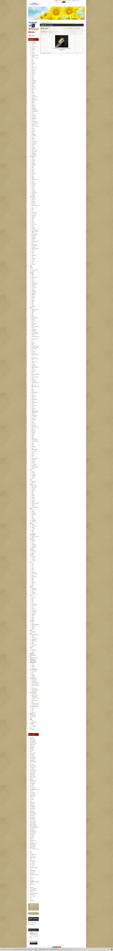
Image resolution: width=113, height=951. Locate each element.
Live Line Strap (33, 678)
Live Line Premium (33, 669)
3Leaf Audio (34, 465)
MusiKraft (33, 482)
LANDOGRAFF (34, 392)
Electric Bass (32, 196)
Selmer (33, 580)
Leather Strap (34, 679)
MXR (33, 406)
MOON (33, 102)
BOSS (33, 275)
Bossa (33, 50)
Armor (33, 563)
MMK (33, 501)
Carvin (33, 52)
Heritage (33, 83)
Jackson (33, 86)
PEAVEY (33, 296)
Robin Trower (32, 847)
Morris (33, 180)
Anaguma (33, 310)
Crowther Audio (34, 332)
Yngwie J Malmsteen (34, 893)
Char (31, 751)
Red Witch (33, 423)
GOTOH (33, 495)
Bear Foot (33, 316)
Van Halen (32, 887)
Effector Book (34, 722)
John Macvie (32, 803)
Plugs (33, 701)
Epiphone (33, 63)
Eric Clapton (32, 767)
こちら (71, 949)
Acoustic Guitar (33, 156)
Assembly (31, 549)
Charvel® (33, 488)
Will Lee (31, 891)
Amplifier (32, 272)
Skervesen (33, 129)
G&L (33, 515)
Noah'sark (33, 408)
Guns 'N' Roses (32, 776)
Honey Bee (34, 173)
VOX (32, 304)
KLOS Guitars (34, 576)
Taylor (33, 186)
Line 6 (33, 288)
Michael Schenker (33, 825)
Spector (33, 131)
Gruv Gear (34, 637)
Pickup (31, 484)
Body (31, 479)
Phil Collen (32, 837)
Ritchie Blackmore (33, 843)
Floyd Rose (34, 513)
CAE (32, 663)
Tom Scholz (32, 880)
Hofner (33, 222)
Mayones (33, 98)
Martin (33, 177)
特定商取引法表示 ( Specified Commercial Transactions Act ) (34, 905)
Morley (33, 401)
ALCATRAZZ (32, 741)
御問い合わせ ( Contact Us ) (67, 0)
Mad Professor (34, 396)
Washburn (33, 148)
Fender (33, 69)
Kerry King (32, 815)
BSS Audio (33, 323)
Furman (33, 364)
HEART (31, 779)
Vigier (33, 145)
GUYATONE (34, 284)
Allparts (33, 524)
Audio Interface (33, 662)
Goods (31, 717)
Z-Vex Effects (34, 464)
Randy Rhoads (32, 840)
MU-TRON (34, 405)
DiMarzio (33, 490)
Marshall (33, 290)
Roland (33, 299)
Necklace (33, 675)
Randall (33, 297)
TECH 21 (33, 454)
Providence (34, 419)
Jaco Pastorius (32, 783)
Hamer (33, 221)
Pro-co (33, 421)
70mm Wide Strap (35, 684)
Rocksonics (34, 430)
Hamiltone (34, 82)
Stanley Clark (32, 860)
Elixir (33, 591)
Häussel (33, 497)
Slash (31, 858)
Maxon (33, 398)
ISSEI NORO (32, 830)
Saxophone (32, 723)
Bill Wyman (32, 745)
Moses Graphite (34, 233)
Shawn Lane (32, 855)
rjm (30, 898)
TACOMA (33, 185)
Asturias (33, 158)
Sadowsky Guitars (35, 122)
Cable (31, 647)
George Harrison (33, 770)
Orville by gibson (35, 109)
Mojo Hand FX (34, 399)
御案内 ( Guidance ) (58, 0)
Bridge (31, 508)
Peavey (33, 112)
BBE (32, 315)
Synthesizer (32, 653)
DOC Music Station (35, 347)
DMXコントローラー (34, 657)
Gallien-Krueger (35, 283)
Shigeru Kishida (33, 857)
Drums (33, 707)
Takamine (33, 188)
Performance (34, 115)
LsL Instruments (35, 96)
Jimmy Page (32, 796)
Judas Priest (32, 811)
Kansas (33, 176)
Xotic (33, 262)
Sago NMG (34, 124)
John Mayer (32, 805)
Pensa (33, 242)
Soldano (33, 300)
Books (31, 719)
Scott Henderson (33, 854)
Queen (31, 838)
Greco (33, 76)
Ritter (33, 579)
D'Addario (34, 588)
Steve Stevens (32, 864)
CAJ (32, 566)
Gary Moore (32, 769)
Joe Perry (32, 798)
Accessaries (34, 712)
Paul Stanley (32, 835)
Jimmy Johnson (33, 795)
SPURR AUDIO (34, 449)
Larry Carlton (33, 821)
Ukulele (31, 267)
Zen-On (33, 195)
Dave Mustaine (32, 757)
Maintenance (34, 631)
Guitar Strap (34, 671)
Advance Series (34, 693)
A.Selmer (33, 725)
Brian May (32, 750)
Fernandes (33, 70)
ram (31, 897)
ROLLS (33, 435)
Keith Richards (33, 812)
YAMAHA (33, 153)
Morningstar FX (35, 402)
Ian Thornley (32, 782)
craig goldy (32, 754)
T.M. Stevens (32, 877)
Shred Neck (34, 716)
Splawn (33, 132)
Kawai (33, 89)
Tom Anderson (34, 142)
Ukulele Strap (34, 688)
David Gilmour (33, 758)
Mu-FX (33, 403)
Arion (33, 313)
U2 (30, 885)
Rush (31, 851)
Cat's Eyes (33, 160)
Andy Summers (33, 744)
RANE (33, 422)
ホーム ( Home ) (42, 22)
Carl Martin (34, 329)
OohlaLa (33, 413)
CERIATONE (34, 330)
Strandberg (34, 135)
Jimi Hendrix (32, 793)
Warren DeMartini (33, 888)
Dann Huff (32, 900)
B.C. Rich (33, 49)
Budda (33, 325)
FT (32, 268)
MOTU (33, 666)
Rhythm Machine (33, 660)
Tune (32, 256)
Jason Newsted (32, 787)
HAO (32, 372)
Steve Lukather (33, 861)
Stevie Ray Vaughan (33, 867)
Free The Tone (34, 361)
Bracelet (33, 673)
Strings (31, 586)
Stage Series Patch (35, 704)
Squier (33, 252)
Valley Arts (34, 144)
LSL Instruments (35, 229)
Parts (31, 595)
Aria (32, 45)
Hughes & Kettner (35, 376)
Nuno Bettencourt (33, 831)
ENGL (33, 278)
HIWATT (33, 286)
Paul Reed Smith (35, 111)
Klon (32, 389)
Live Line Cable (33, 692)
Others (33, 531)
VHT (32, 303)
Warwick (33, 259)
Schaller (33, 505)
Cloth (33, 709)
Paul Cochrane (34, 415)
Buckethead (32, 747)
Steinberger (34, 134)
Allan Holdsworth (33, 742)
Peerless (33, 114)
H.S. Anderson (34, 224)
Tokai (33, 455)
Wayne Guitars (34, 150)
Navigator (33, 106)
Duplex (33, 567)
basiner (33, 565)
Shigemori (33, 438)
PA (30, 656)
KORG (33, 390)
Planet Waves (34, 644)
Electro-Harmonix (35, 345)
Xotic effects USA (35, 458)
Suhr (32, 137)
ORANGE (33, 294)
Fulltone (33, 362)
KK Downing (32, 819)
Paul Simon (32, 834)
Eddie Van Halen (33, 766)
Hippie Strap (34, 640)
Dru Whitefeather (35, 634)
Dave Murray (32, 755)
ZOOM (33, 461)
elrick (33, 209)
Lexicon (33, 393)
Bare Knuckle (34, 485)
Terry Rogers (34, 141)
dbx (32, 341)
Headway (33, 169)
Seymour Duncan (35, 507)
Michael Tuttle (34, 99)
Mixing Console (33, 655)
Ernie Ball (33, 353)
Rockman (33, 429)
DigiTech (33, 343)
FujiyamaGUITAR (35, 624)
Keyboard (32, 713)
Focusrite (33, 665)
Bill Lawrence (34, 487)
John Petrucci (32, 806)
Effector (31, 307)
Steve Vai (31, 866)
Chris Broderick (33, 753)
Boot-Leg (33, 320)
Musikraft (33, 474)
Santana (31, 853)
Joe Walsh (32, 799)
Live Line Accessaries (34, 706)
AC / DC (31, 737)
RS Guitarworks (35, 121)
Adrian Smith (32, 738)
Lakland (33, 228)
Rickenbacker (34, 118)
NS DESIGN (34, 108)
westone (33, 261)
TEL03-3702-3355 (33, 909)
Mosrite (33, 104)
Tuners (31, 523)
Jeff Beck (31, 790)
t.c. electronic (34, 451)
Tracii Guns (32, 884)
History (33, 170)
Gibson (33, 166)
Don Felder (32, 764)
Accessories (32, 620)
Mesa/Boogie (34, 291)
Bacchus (33, 47)
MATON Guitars (35, 179)
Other (33, 478)
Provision (33, 117)
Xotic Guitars (34, 151)
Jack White (32, 785)
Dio (30, 763)
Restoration (34, 425)
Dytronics (33, 351)
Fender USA (34, 164)
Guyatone (33, 371)
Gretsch (33, 77)
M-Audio (33, 668)
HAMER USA (34, 80)
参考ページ (34, 729)
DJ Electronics (32, 659)
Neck (31, 469)
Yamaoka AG (34, 154)
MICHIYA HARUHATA (34, 827)
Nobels (33, 409)
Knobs (33, 617)
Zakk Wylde (32, 894)
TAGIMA (33, 138)
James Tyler (34, 88)
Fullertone (33, 216)
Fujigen (33, 72)
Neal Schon (32, 828)
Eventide (33, 357)
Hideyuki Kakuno (33, 780)
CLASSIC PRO (34, 277)
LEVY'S (33, 642)
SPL (32, 445)
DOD (32, 344)
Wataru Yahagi (33, 890)
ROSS (33, 436)
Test (30, 728)
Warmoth (33, 147)
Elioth (33, 61)
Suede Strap (34, 681)
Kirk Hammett (32, 818)
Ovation (33, 182)
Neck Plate (32, 554)
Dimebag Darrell (33, 761)
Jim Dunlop (34, 381)
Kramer (33, 92)
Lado (33, 93)
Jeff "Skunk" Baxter (33, 789)
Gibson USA (34, 73)
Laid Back (33, 95)
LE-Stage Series (34, 700)
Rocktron (33, 432)
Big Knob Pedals (35, 317)
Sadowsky (33, 247)
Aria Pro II (34, 46)
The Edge (31, 873)
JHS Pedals (34, 379)
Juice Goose (34, 385)
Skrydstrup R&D (35, 439)
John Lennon (32, 802)
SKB (32, 583)
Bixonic (33, 319)
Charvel (33, 53)
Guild (33, 79)
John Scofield (32, 808)
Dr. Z (32, 350)
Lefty (31, 265)
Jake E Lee (32, 786)
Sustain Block (32, 534)
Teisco (33, 140)
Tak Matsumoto (33, 870)
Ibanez (33, 85)
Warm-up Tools (33, 715)
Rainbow (31, 841)
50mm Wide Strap (35, 682)
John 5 (31, 801)
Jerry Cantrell (32, 792)
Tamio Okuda (32, 871)
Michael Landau (33, 824)
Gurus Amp (34, 369)
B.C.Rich (33, 550)
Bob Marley (32, 748)
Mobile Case (34, 676)
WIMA (33, 615)
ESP (32, 64)
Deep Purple (32, 760)
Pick (32, 710)
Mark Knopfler (33, 822)
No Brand (33, 521)
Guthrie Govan (33, 777)
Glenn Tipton (32, 774)
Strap (31, 633)
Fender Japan (34, 67)
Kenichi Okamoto (33, 814)
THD (32, 301)
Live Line (33, 649)
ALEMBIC (34, 43)
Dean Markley (34, 589)
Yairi (32, 189)
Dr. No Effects (34, 348)
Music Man (34, 105)
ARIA (33, 157)
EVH (32, 66)
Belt (32, 672)
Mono (33, 643)
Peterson (33, 418)
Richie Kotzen (32, 844)
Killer (33, 90)
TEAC (33, 452)
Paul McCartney (33, 832)
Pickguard (32, 538)
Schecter (33, 128)
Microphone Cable (35, 703)
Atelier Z (33, 199)
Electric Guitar (33, 42)
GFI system (34, 365)
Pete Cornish (34, 416)
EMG (33, 491)
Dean (32, 60)
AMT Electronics (35, 309)
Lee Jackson (34, 287)
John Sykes (32, 809)
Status (33, 254)
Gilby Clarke (32, 773)
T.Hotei (31, 878)
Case (31, 562)
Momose (33, 101)
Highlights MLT (35, 639)
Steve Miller (32, 863)
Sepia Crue (34, 183)
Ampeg (33, 274)
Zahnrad (33, 462)
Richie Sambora (33, 846)
